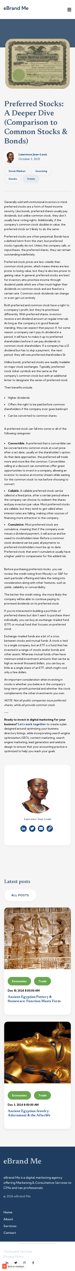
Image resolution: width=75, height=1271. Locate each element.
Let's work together (32, 724)
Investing (41, 171)
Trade (42, 981)
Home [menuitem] (7, 1212)
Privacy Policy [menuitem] (13, 1256)
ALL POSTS (20, 895)
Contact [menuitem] (9, 1233)
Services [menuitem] (9, 1226)
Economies (19, 981)
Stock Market (17, 171)
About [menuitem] (8, 1219)
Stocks (13, 178)
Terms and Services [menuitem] (17, 1251)
